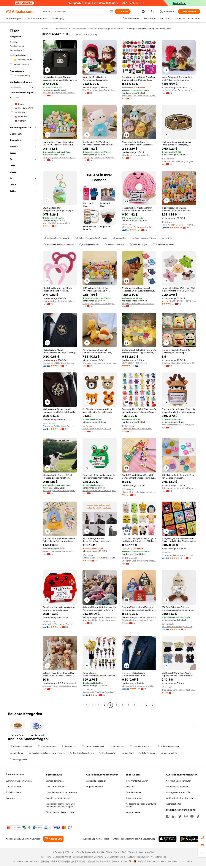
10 (146, 705)
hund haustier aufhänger (145, 238)
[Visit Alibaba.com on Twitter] (180, 816)
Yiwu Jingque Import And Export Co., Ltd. (60, 92)
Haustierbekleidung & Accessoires (106, 28)
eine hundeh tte (170, 753)
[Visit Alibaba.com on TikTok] (198, 816)
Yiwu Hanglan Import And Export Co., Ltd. (60, 490)
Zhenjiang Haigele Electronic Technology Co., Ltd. (139, 303)
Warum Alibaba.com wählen (19, 781)
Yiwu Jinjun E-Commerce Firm (136, 155)
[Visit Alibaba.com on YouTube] (192, 816)
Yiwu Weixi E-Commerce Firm (56, 223)
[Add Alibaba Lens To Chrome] (53, 839)
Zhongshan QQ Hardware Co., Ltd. (58, 363)
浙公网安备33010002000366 (152, 861)
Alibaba (45, 28)
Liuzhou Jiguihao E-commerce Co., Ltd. (179, 90)
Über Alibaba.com (15, 774)
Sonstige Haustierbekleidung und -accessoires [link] (149, 28)
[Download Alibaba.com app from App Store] (167, 839)
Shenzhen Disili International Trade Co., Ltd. (139, 561)
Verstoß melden (133, 812)
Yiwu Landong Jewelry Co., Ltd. (96, 428)
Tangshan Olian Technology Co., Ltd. (139, 95)
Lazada (100, 852)
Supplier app (88, 839)
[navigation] (23, 367)
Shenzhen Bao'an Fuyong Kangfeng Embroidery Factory (179, 161)
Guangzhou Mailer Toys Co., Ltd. (137, 428)
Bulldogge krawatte (90, 245)
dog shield (129, 753)
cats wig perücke (20, 760)
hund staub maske (49, 746)
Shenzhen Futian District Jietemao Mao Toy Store (99, 620)
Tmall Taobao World (86, 852)
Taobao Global (112, 852)
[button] (111, 11)
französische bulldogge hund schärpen (48, 753)
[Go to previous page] (86, 705)
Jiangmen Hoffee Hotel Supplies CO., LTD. (99, 692)
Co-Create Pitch (13, 786)
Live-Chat (130, 786)
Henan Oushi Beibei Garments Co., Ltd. (60, 551)
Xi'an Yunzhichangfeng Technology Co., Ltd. (99, 90)
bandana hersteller (116, 245)
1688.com (69, 852)
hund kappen (70, 746)
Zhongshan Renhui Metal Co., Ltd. (177, 555)
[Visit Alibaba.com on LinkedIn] (174, 816)
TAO (124, 852)
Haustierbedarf (60, 28)
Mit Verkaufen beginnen (177, 786)
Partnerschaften (173, 804)
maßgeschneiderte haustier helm (93, 238)
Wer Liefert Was (146, 852)
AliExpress (57, 852)
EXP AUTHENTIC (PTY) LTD (134, 363)
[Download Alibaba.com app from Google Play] (190, 839)
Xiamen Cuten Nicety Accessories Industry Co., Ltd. (139, 492)
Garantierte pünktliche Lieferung (61, 792)
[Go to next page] (152, 705)
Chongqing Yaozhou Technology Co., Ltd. (60, 157)
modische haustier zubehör (58, 238)
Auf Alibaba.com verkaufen (178, 781)
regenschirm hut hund (94, 746)
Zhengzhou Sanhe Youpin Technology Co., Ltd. (179, 690)
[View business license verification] (130, 861)
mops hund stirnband (165, 245)
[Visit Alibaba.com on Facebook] (168, 816)
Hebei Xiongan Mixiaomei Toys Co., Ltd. (179, 225)
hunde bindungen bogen (83, 753)
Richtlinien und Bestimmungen (60, 812)
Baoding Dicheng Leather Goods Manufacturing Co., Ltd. (139, 620)
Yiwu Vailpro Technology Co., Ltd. (137, 227)
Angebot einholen (94, 786)
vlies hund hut (118, 746)
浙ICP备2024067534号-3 (180, 861)
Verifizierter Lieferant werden (179, 798)
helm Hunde (18, 753)
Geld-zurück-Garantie (56, 786)
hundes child (121, 238)
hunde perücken (109, 753)
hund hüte (169, 238)
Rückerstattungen (134, 798)
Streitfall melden (133, 792)
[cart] (153, 12)
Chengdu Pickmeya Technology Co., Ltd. (99, 363)
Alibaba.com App (147, 839)
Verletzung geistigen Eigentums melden (141, 805)
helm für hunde (148, 753)
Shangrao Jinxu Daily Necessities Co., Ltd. (60, 301)
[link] (202, 837)
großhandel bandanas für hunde (60, 245)
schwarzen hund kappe (22, 746)
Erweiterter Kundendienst (58, 798)
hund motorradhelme (142, 746)
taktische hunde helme (169, 746)
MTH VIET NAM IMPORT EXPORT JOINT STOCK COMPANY (179, 301)
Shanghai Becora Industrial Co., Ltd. (99, 557)
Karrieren (10, 798)
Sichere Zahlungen (55, 781)
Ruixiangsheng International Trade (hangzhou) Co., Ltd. (179, 488)
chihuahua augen (140, 245)
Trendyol (132, 852)
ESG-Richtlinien (13, 792)
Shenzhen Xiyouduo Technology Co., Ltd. (179, 363)
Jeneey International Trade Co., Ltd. (178, 424)
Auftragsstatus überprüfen (178, 792)
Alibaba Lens (12, 839)
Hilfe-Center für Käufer (137, 781)
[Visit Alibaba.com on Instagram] (186, 816)
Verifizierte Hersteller (96, 781)
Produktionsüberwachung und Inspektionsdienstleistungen (60, 805)
